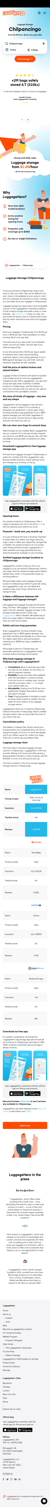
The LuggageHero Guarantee (18, 1347)
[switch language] (39, 13)
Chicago (6, 1386)
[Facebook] (3, 1479)
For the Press (8, 1351)
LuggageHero (14, 265)
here (40, 524)
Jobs (8, 1321)
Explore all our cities (12, 1409)
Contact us (8, 1473)
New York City (9, 1394)
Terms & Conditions (11, 1366)
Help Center (8, 1344)
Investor (9, 1318)
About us (7, 1314)
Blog (5, 1325)
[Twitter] (7, 1479)
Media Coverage (13, 1355)
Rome (5, 1401)
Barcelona (7, 1383)
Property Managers (14, 1340)
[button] (44, 1501)
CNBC (28, 1111)
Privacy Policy (9, 1362)
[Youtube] (15, 1479)
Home (5, 1310)
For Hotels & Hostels (12, 1332)
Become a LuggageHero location (17, 1329)
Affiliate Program (10, 1336)
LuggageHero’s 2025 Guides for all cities (20, 1359)
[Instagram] (11, 1479)
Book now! (25, 1125)
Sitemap (6, 1370)
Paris (5, 1398)
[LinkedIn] (19, 1479)
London (6, 1390)
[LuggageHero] (14, 14)
